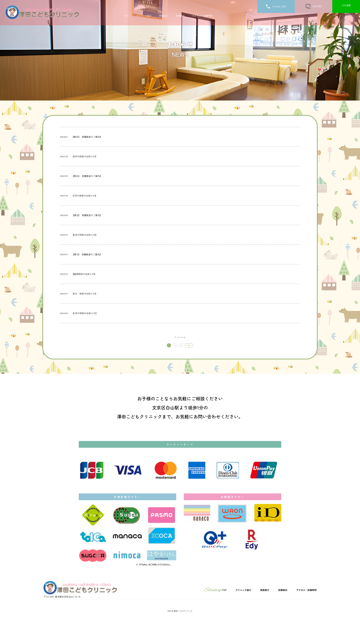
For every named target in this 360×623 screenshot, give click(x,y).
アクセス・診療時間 (202, 15)
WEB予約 (316, 6)
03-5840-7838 (279, 6)
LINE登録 (346, 5)
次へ (189, 345)
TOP (126, 15)
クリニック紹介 (144, 15)
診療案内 (180, 15)
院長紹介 (163, 15)
